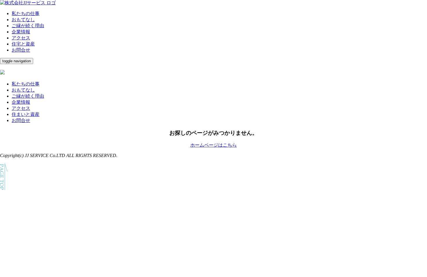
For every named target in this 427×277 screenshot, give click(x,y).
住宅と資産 (23, 43)
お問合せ (21, 50)
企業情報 (21, 31)
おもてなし (23, 19)
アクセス (21, 37)
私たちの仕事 (26, 13)
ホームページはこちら (213, 145)
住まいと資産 (26, 114)
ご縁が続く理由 (28, 25)
